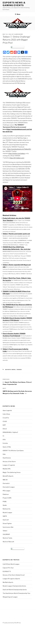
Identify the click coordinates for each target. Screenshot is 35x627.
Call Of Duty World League (11, 564)
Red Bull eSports (8, 582)
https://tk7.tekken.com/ (16, 158)
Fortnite (5, 443)
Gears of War (7, 447)
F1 (3, 436)
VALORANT (6, 534)
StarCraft (6, 520)
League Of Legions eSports (11, 578)
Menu (18, 14)
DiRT (4, 425)
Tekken (19, 369)
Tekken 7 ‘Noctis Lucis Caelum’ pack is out (16, 234)
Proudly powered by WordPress (12, 622)
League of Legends (9, 465)
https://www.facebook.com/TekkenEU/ (19, 149)
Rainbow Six (6, 509)
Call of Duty (6, 414)
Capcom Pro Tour (8, 568)
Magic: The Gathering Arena (11, 472)
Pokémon (6, 494)
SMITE (5, 516)
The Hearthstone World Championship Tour (16, 593)
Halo (4, 454)
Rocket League (7, 512)
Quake (5, 505)
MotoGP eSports (8, 476)
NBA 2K (5, 480)
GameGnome (18, 34)
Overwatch (6, 483)
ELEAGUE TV (7, 571)
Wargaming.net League (10, 597)
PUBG (4, 501)
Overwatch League (9, 487)
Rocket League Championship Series (14, 586)
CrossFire (6, 418)
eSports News (10, 369)
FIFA (4, 439)
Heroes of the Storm (9, 461)
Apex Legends (7, 410)
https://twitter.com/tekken (16, 153)
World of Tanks (7, 538)
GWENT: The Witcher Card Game (13, 450)
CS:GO (5, 421)
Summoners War (8, 527)
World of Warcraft (8, 541)
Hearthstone (7, 458)
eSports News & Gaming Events (14, 4)
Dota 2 (5, 429)
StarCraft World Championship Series (15, 589)
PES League (6, 491)
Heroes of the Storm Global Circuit (14, 575)
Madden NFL (7, 469)
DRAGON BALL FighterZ (10, 432)
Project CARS (7, 498)
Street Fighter (7, 523)
